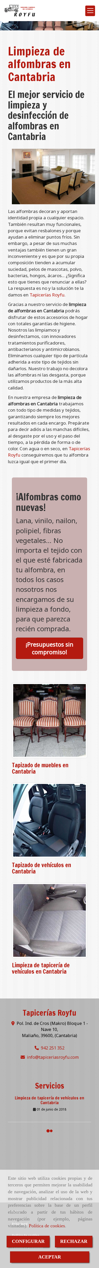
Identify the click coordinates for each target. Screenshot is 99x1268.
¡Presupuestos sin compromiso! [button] (49, 648)
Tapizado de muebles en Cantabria (40, 768)
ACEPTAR (49, 1257)
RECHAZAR (73, 1241)
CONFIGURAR (28, 1241)
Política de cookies (47, 1225)
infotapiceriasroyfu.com (53, 1057)
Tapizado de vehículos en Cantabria (41, 868)
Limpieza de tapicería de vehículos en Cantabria (41, 968)
